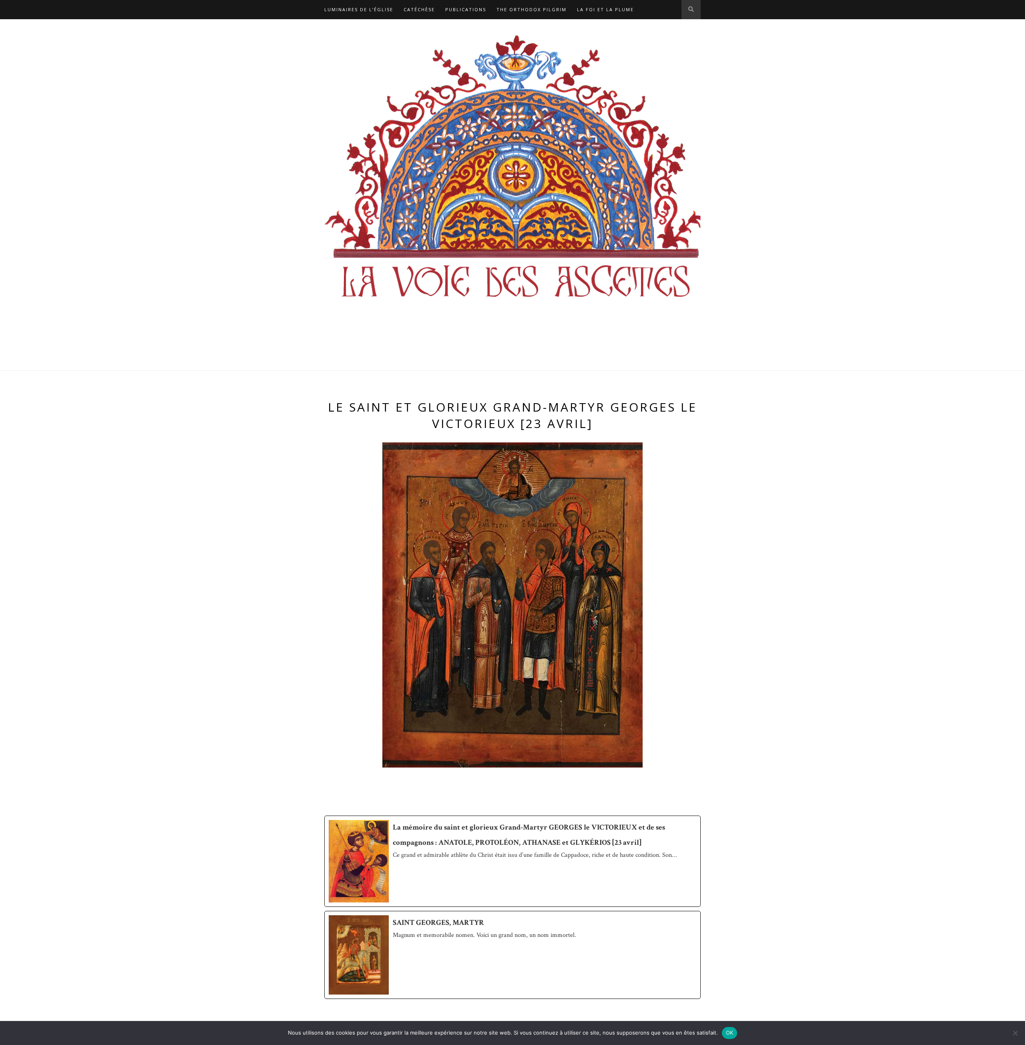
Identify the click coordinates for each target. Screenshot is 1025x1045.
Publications (465, 9)
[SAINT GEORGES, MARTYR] (512, 954)
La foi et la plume (605, 9)
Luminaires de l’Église (358, 9)
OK (730, 1032)
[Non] (1015, 1033)
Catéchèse (419, 9)
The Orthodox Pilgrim (531, 9)
